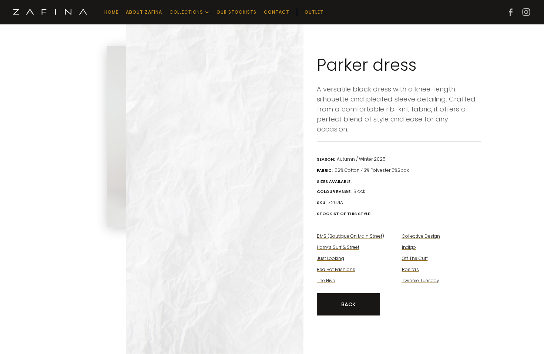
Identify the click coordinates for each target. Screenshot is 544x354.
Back (348, 304)
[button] (189, 12)
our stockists (236, 12)
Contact (276, 12)
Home (111, 12)
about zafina (144, 12)
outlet (314, 12)
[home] (50, 12)
